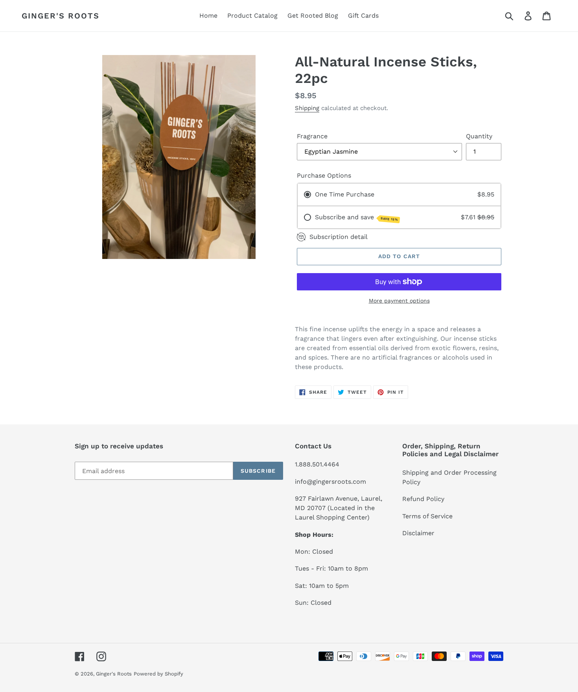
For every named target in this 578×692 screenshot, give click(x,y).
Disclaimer (418, 533)
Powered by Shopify (158, 674)
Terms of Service (427, 516)
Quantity (479, 136)
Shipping (307, 108)
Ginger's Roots (60, 15)
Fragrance (312, 136)
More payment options (399, 300)
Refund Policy (423, 499)
